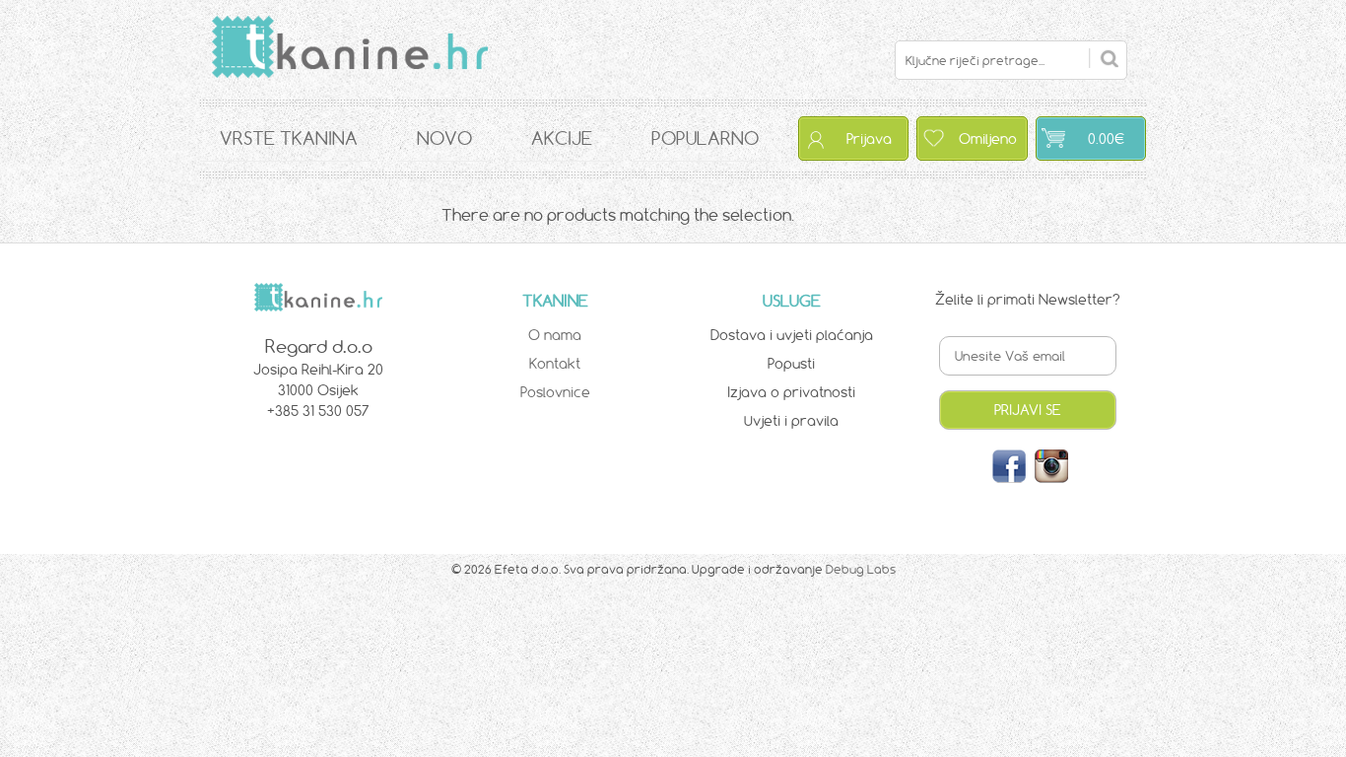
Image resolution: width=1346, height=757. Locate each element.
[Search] (1103, 58)
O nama (554, 335)
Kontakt (554, 364)
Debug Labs (861, 569)
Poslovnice (555, 392)
